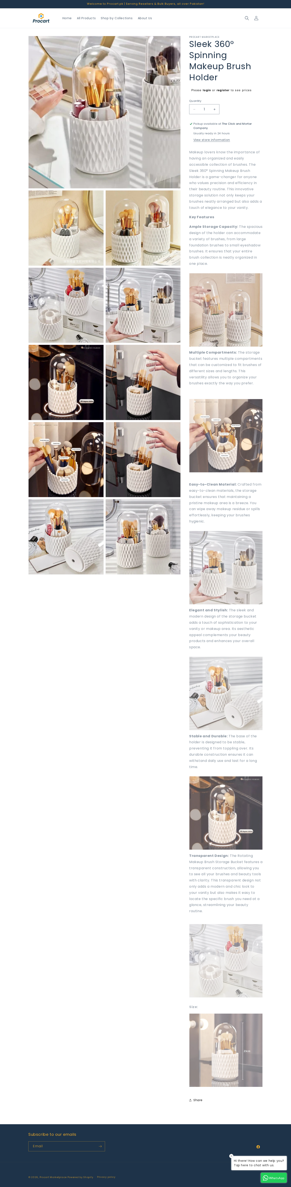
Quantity (195, 101)
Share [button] (198, 1100)
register (223, 90)
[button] (247, 18)
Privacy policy (106, 1177)
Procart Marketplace (53, 1177)
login (207, 90)
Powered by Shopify (80, 1177)
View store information (211, 140)
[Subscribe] (100, 1146)
